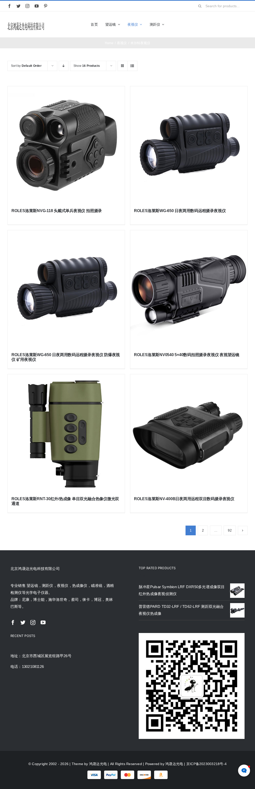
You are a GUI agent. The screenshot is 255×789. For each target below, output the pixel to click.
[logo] (25, 23)
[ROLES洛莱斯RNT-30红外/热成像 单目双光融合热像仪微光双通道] (66, 432)
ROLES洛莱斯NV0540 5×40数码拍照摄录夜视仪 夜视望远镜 (186, 355)
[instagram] (27, 6)
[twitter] (18, 6)
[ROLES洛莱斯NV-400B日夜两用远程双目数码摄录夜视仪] (188, 432)
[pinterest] (46, 6)
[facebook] (9, 6)
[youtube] (37, 6)
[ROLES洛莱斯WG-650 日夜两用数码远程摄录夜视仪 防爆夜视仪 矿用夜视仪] (66, 288)
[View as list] (132, 66)
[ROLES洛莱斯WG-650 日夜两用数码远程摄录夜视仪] (188, 144)
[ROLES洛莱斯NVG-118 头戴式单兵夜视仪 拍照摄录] (66, 144)
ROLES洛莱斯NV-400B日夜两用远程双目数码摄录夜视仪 (184, 499)
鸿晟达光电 (98, 764)
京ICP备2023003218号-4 (206, 764)
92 (229, 530)
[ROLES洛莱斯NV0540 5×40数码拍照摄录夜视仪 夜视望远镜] (188, 288)
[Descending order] (63, 66)
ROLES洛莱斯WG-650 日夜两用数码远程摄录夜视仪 (180, 211)
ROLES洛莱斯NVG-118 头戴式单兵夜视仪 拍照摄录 (56, 211)
